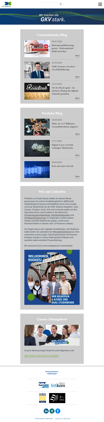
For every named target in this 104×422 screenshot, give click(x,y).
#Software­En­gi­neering (35, 218)
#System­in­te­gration (60, 215)
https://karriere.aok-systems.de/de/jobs (41, 356)
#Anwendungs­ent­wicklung (37, 215)
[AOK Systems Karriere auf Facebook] (57, 411)
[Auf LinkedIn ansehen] (52, 304)
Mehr (77, 56)
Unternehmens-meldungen (52, 373)
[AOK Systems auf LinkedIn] (46, 411)
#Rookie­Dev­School (62, 232)
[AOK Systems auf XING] (52, 411)
